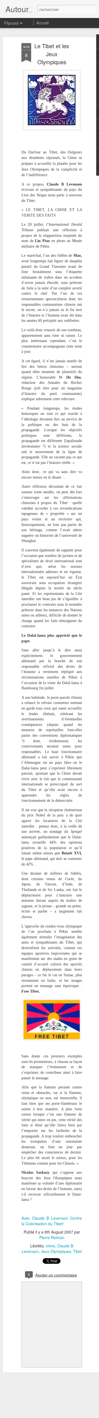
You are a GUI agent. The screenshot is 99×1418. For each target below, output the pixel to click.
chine (50, 1246)
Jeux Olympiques (56, 1251)
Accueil (42, 22)
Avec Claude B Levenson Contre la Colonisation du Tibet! (51, 1220)
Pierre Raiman (51, 1237)
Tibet (77, 1251)
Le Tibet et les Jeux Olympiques (51, 54)
